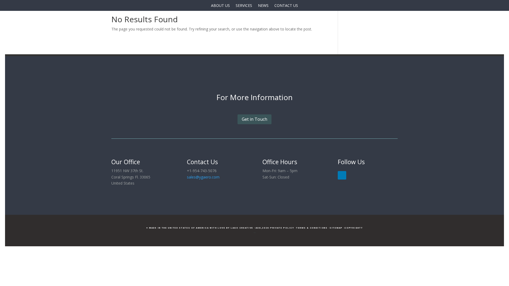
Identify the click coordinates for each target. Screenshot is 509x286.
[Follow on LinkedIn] (342, 175)
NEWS (263, 5)
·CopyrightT (353, 228)
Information (272, 97)
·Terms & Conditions (311, 228)
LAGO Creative (242, 228)
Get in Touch (254, 119)
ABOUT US (220, 5)
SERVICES (244, 5)
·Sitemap (335, 228)
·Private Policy (281, 228)
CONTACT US (286, 5)
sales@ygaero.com (203, 177)
